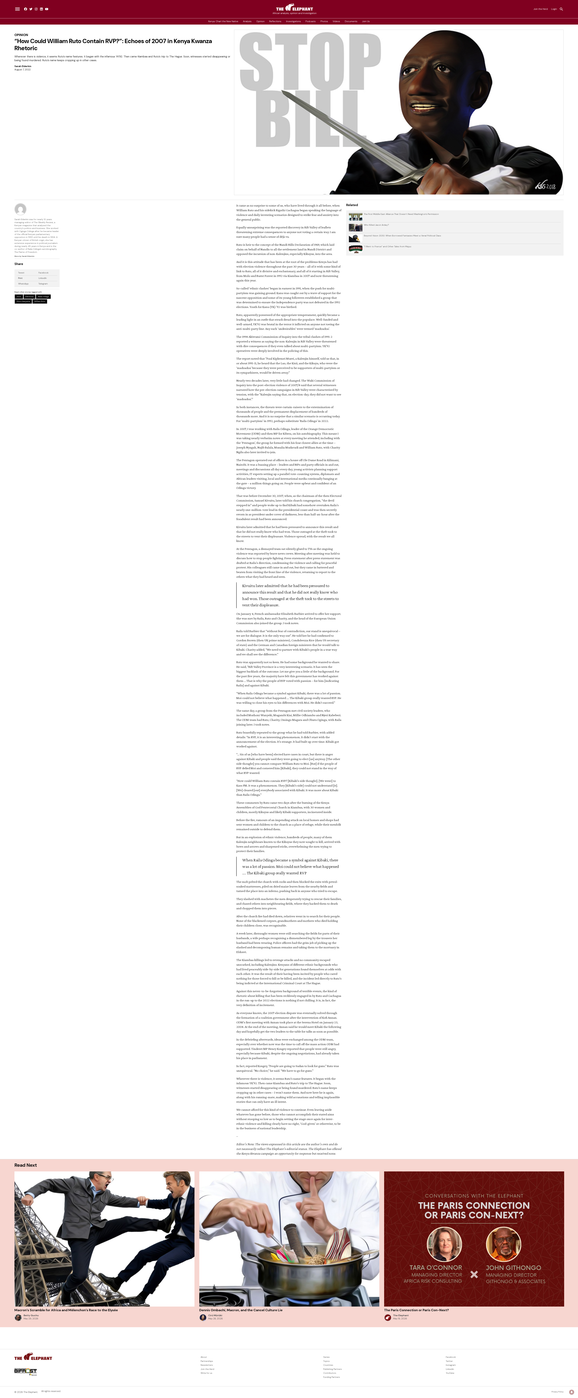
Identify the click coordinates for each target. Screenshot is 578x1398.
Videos (336, 21)
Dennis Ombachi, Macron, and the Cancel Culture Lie (241, 1310)
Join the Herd (540, 9)
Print (20, 278)
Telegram (43, 283)
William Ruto (39, 301)
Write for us (206, 1373)
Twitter (449, 1361)
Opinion (260, 21)
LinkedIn (43, 278)
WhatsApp (23, 283)
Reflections (275, 21)
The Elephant (401, 1315)
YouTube (450, 1373)
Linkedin (450, 1369)
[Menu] (17, 9)
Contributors (329, 1373)
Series (326, 1357)
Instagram (451, 1365)
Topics (326, 1361)
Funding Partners (331, 1377)
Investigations (293, 21)
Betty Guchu (31, 1315)
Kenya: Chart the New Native (223, 21)
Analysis (247, 21)
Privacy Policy (558, 1392)
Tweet (21, 272)
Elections (29, 296)
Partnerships (207, 1361)
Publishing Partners (332, 1369)
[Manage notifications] (571, 1392)
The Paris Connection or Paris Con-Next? (416, 1310)
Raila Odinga (43, 296)
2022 (19, 296)
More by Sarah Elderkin (24, 256)
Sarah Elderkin (22, 66)
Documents (351, 21)
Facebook (43, 272)
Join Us (366, 21)
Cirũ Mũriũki (215, 1315)
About (204, 1357)
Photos (324, 21)
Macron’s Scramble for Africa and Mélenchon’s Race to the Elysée (66, 1310)
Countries (328, 1365)
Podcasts (311, 21)
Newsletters (207, 1365)
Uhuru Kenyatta (23, 301)
